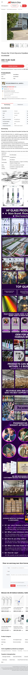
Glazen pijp (4, 659)
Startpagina (3, 9)
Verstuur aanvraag (12, 66)
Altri (2, 644)
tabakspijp (3, 642)
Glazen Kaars (12, 659)
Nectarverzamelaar (17, 642)
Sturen (12, 585)
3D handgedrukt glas (17, 639)
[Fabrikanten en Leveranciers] (14, 2)
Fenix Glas (3, 639)
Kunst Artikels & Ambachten (12, 9)
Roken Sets (20, 9)
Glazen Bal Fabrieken (17, 656)
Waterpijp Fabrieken (6, 656)
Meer (2, 662)
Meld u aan (4, 98)
